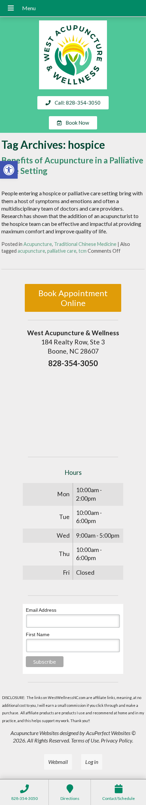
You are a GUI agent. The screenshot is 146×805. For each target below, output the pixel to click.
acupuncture (31, 251)
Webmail (58, 761)
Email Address (41, 610)
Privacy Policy (116, 740)
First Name (38, 634)
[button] (9, 170)
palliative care (61, 251)
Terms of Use (85, 740)
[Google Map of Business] (73, 410)
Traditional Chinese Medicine (85, 244)
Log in (91, 761)
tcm (82, 251)
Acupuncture (37, 244)
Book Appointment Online (73, 298)
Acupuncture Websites (35, 733)
